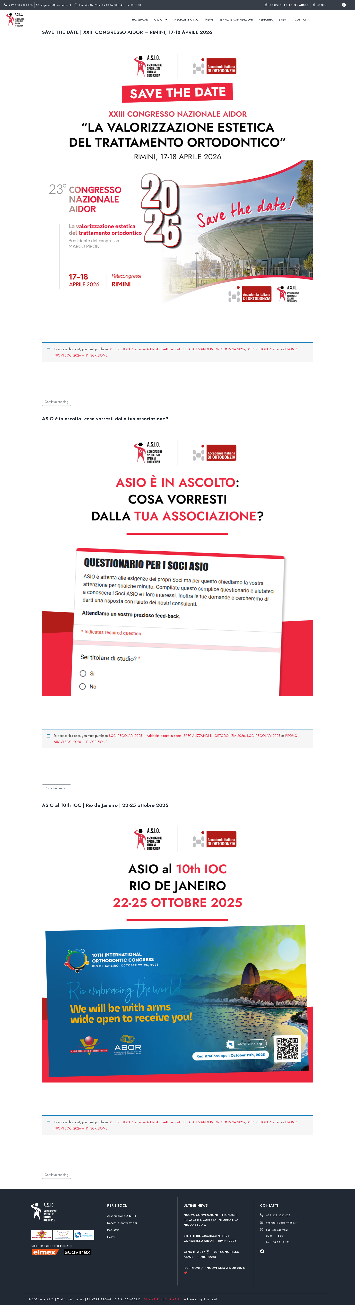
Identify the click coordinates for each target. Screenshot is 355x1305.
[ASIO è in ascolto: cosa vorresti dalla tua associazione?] (177, 560)
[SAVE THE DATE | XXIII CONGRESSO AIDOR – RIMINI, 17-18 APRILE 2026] (177, 173)
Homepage (140, 20)
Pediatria (266, 20)
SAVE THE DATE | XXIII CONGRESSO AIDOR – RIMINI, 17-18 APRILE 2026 (127, 32)
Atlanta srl (210, 1299)
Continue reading (56, 401)
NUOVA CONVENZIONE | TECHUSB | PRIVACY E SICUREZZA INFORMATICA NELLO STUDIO (211, 1220)
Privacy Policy (153, 1299)
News (209, 20)
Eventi (284, 20)
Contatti (302, 20)
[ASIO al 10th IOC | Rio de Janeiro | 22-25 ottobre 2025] (177, 946)
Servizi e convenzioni (236, 20)
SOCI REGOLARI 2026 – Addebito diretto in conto (145, 349)
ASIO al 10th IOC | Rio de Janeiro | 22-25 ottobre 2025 (105, 805)
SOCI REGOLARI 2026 (263, 349)
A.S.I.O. (158, 20)
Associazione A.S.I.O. (122, 1216)
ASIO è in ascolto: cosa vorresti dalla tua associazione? (105, 418)
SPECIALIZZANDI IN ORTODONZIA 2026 (214, 349)
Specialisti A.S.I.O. (186, 20)
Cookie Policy (174, 1299)
